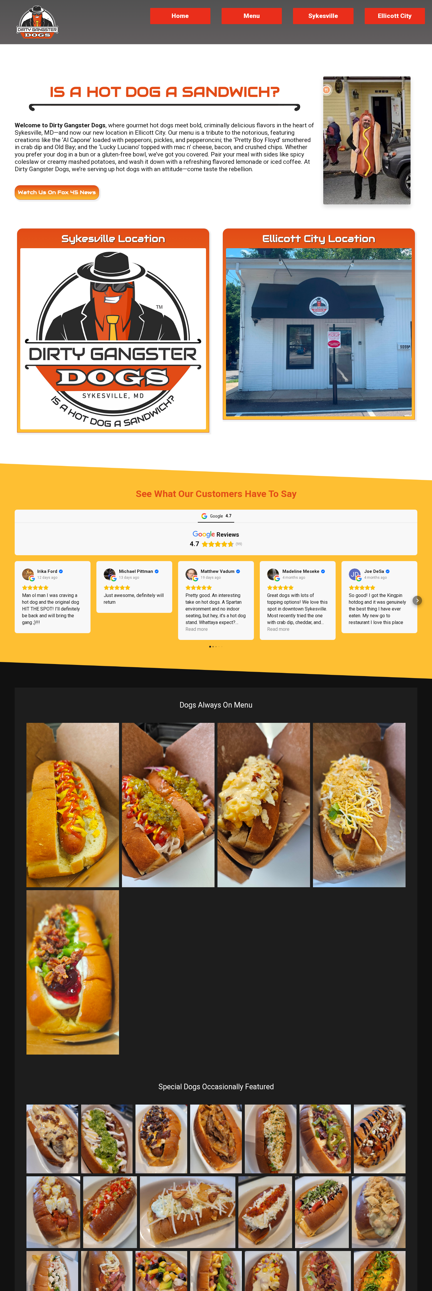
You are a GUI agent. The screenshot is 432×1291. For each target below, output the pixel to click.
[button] (14, 600)
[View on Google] (28, 574)
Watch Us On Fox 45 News (57, 192)
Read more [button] (196, 629)
